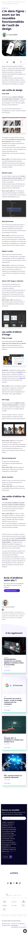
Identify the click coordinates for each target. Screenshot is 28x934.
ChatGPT (19, 372)
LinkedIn (3, 610)
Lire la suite (7, 670)
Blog (6, 1)
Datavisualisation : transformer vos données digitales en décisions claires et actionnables (14, 661)
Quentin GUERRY (10, 607)
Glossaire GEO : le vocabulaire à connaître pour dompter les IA (13, 739)
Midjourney (22, 378)
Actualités (9, 1)
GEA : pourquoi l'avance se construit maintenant (13, 776)
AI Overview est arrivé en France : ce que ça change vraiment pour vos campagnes (13, 701)
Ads (5, 696)
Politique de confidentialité (18, 923)
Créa (13, 1)
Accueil (3, 1)
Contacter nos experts (10, 590)
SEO (5, 736)
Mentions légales (6, 923)
